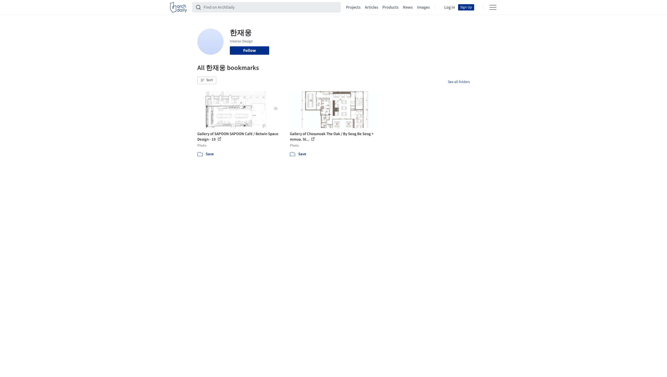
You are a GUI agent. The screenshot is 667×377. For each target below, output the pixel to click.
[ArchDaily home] (178, 7)
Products (390, 7)
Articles (371, 7)
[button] (206, 80)
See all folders (459, 82)
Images (423, 7)
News (408, 7)
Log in (449, 7)
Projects (353, 7)
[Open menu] (493, 7)
